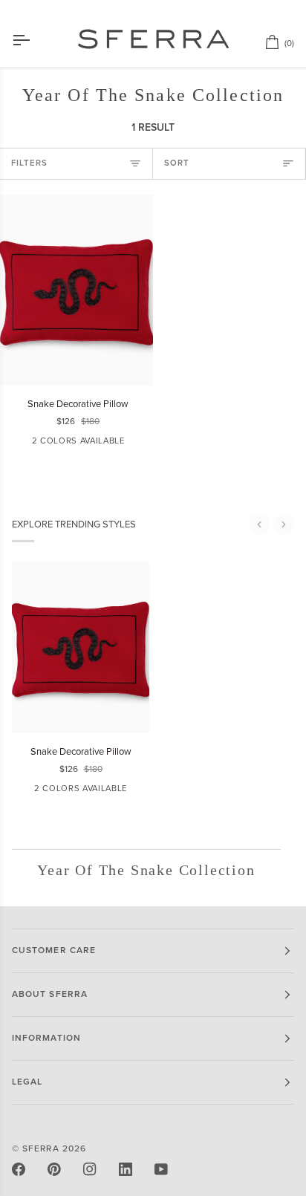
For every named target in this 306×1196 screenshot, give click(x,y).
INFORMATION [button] (46, 1038)
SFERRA (40, 1148)
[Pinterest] (54, 1169)
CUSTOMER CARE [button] (54, 950)
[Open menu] (34, 40)
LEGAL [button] (27, 1082)
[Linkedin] (125, 1169)
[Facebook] (18, 1169)
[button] (259, 524)
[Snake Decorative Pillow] (76, 290)
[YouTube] (161, 1169)
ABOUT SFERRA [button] (50, 994)
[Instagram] (90, 1169)
